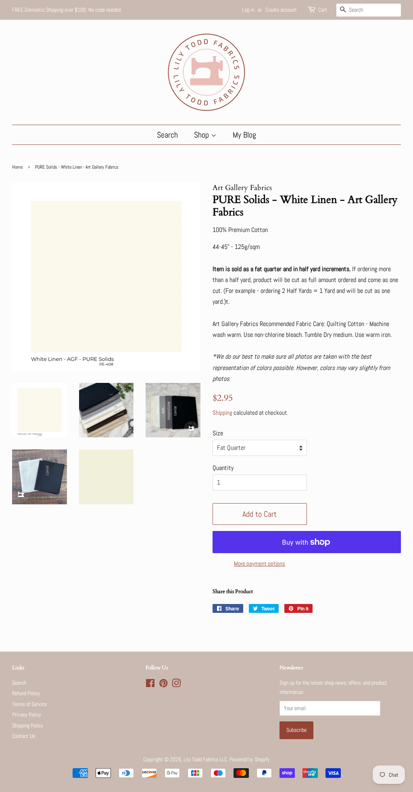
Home (17, 167)
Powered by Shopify (249, 759)
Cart (322, 9)
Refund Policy (26, 693)
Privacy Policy (26, 714)
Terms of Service (29, 704)
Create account (281, 9)
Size (218, 433)
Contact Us (23, 736)
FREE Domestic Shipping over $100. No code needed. (67, 9)
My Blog (244, 135)
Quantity (223, 468)
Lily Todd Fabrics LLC (205, 759)
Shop (202, 135)
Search (167, 135)
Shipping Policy (27, 725)
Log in (248, 9)
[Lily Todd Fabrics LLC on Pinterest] (163, 684)
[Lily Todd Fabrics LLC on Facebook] (150, 684)
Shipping (222, 412)
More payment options (259, 563)
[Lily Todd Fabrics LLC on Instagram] (176, 684)
